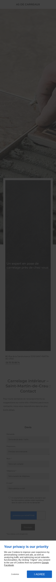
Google (45, 562)
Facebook (9, 565)
